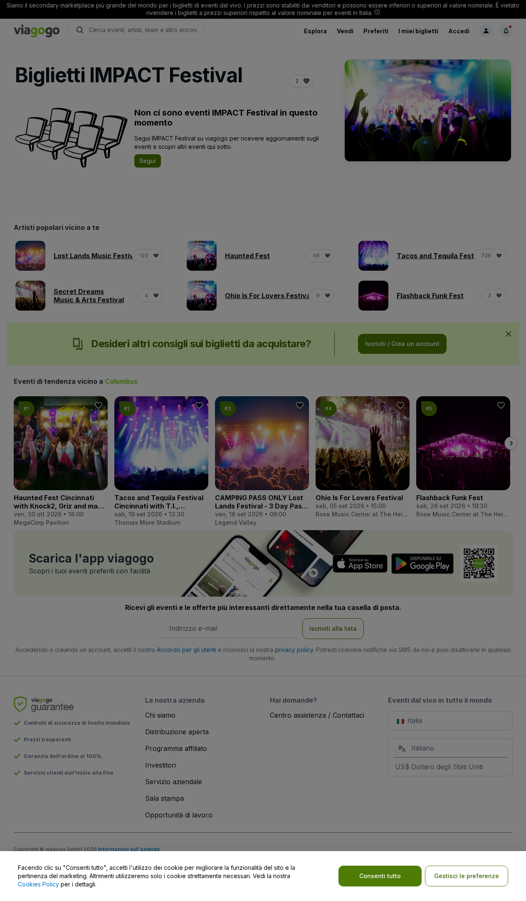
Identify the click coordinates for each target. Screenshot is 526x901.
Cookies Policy (38, 884)
